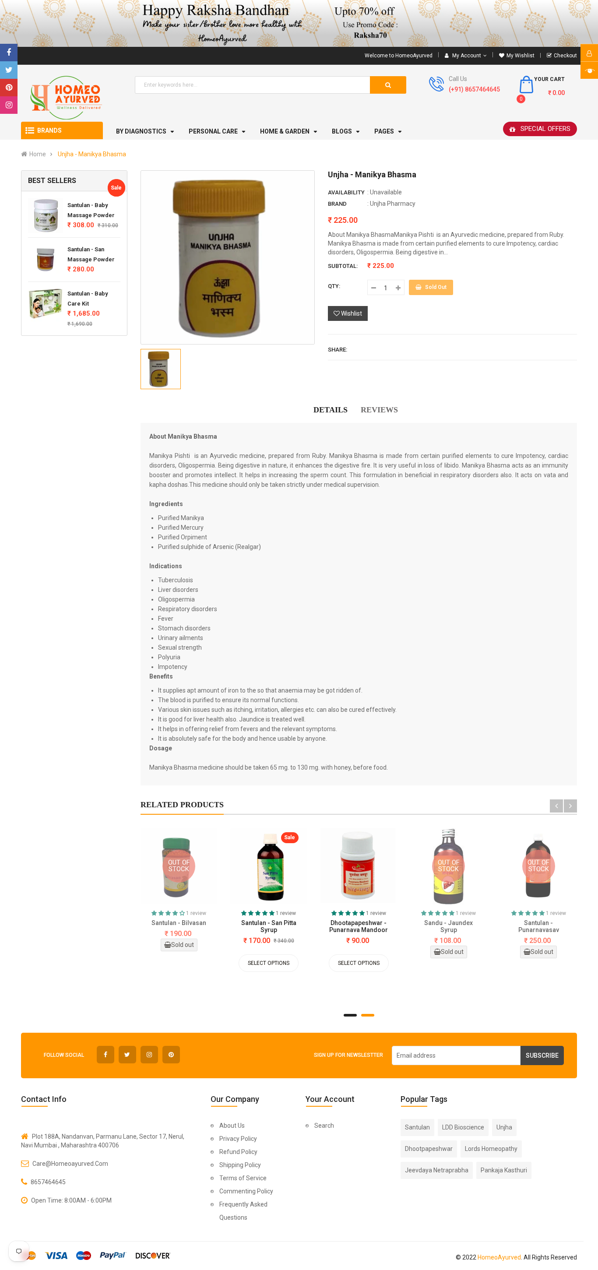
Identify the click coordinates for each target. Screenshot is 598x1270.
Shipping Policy (240, 1164)
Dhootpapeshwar (429, 1148)
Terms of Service (243, 1178)
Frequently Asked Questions (243, 1211)
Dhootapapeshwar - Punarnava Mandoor (358, 926)
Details (330, 409)
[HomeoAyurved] (299, 23)
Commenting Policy (246, 1191)
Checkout (565, 56)
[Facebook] (9, 52)
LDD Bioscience (463, 1127)
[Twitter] (9, 70)
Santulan (417, 1127)
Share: (337, 349)
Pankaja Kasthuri (504, 1170)
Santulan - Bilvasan (178, 922)
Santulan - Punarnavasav (538, 926)
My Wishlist (521, 56)
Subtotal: (343, 266)
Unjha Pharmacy (392, 203)
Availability (346, 192)
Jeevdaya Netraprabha (436, 1170)
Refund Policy (238, 1151)
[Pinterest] (9, 87)
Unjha (504, 1127)
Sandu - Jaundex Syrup (448, 926)
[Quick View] (237, 868)
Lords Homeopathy (491, 1148)
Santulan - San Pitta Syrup (268, 926)
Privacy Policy (238, 1138)
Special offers (545, 129)
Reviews (379, 409)
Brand (337, 204)
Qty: (334, 286)
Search (324, 1125)
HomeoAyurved (499, 1257)
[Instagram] (9, 105)
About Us (232, 1125)
